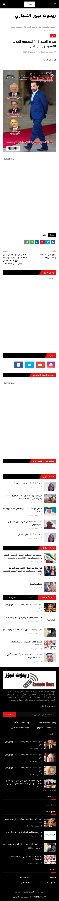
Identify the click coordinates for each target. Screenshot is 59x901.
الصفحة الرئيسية (49, 27)
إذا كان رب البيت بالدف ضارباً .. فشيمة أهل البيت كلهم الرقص (24, 656)
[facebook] (18, 365)
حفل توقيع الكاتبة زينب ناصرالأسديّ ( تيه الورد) (22, 629)
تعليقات (12, 598)
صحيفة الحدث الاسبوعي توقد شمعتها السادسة (26, 643)
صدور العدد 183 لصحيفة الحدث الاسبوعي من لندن (23, 756)
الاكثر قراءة (47, 598)
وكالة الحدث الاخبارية (47, 722)
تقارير (39, 27)
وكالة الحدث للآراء (21, 722)
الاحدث (29, 598)
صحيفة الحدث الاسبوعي (46, 727)
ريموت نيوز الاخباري (35, 15)
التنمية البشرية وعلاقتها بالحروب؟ (28, 483)
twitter (53, 878)
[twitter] (29, 365)
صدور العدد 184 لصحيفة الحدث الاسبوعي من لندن (23, 606)
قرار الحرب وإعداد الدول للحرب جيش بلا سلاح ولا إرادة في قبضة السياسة (23, 497)
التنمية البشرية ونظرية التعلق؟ (29, 534)
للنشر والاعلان (29, 892)
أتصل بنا (41, 892)
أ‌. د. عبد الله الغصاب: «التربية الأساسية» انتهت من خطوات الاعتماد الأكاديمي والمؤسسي (23, 556)
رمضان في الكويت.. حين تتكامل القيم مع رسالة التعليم (22, 510)
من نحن (17, 892)
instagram (51, 882)
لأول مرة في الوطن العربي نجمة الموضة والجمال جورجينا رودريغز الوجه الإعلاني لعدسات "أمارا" (22, 571)
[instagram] (51, 365)
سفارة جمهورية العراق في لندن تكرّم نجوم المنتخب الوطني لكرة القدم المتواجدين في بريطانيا (24, 783)
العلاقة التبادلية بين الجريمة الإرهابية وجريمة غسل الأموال (23, 523)
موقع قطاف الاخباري (20, 727)
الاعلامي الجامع (36, 584)
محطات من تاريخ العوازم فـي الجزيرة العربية (24, 617)
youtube (25, 882)
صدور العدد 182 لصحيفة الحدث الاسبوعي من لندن (23, 769)
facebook (24, 878)
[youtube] (40, 365)
